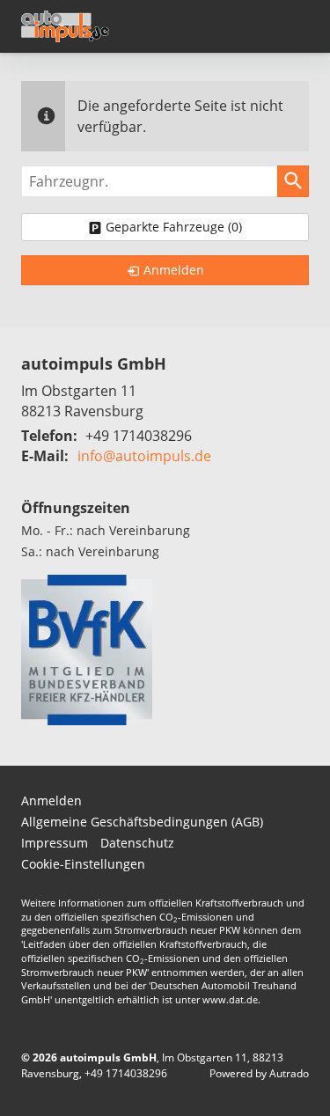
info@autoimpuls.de (144, 456)
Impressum (54, 842)
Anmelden (51, 800)
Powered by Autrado (259, 1073)
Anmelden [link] (173, 269)
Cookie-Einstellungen (83, 863)
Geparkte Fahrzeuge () (174, 226)
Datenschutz (137, 842)
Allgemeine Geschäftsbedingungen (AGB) (142, 821)
